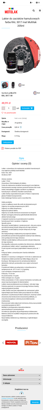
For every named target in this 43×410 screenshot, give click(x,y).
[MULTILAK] (36, 93)
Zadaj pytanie (7, 142)
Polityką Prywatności (7, 398)
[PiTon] (31, 343)
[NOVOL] (12, 343)
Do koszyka (26, 108)
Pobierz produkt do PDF (13, 148)
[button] (37, 2)
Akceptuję (35, 402)
